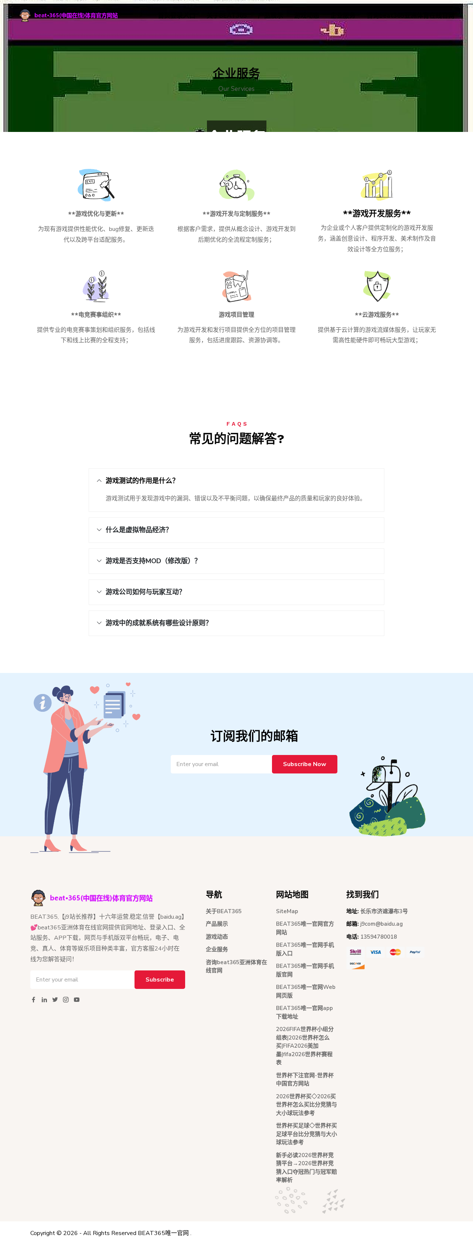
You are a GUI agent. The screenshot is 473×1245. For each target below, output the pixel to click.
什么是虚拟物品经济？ (139, 529)
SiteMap (287, 911)
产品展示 (270, 15)
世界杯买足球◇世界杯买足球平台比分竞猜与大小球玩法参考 (306, 1134)
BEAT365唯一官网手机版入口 (305, 949)
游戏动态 (306, 15)
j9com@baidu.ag (381, 924)
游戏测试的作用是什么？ (142, 480)
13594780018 (378, 936)
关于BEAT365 (227, 15)
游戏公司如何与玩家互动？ (146, 592)
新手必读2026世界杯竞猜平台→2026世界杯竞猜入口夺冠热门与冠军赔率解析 (306, 1168)
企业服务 (342, 15)
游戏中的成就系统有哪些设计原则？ (159, 623)
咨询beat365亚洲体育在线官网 (411, 15)
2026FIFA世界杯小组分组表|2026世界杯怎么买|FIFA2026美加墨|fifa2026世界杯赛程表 (305, 1045)
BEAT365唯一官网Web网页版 (306, 991)
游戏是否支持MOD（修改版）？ (153, 561)
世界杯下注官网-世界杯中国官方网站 (305, 1080)
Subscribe (160, 980)
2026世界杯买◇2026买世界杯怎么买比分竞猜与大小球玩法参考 (306, 1105)
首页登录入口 (176, 15)
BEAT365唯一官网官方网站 (305, 928)
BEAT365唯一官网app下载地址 (304, 1012)
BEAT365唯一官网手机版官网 (305, 970)
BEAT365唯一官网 (163, 1233)
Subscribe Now (304, 764)
